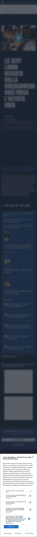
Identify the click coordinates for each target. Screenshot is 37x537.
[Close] (33, 457)
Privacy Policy (29, 533)
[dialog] (18, 495)
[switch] (29, 496)
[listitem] (18, 491)
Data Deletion (8, 533)
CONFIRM (11, 526)
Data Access (18, 533)
